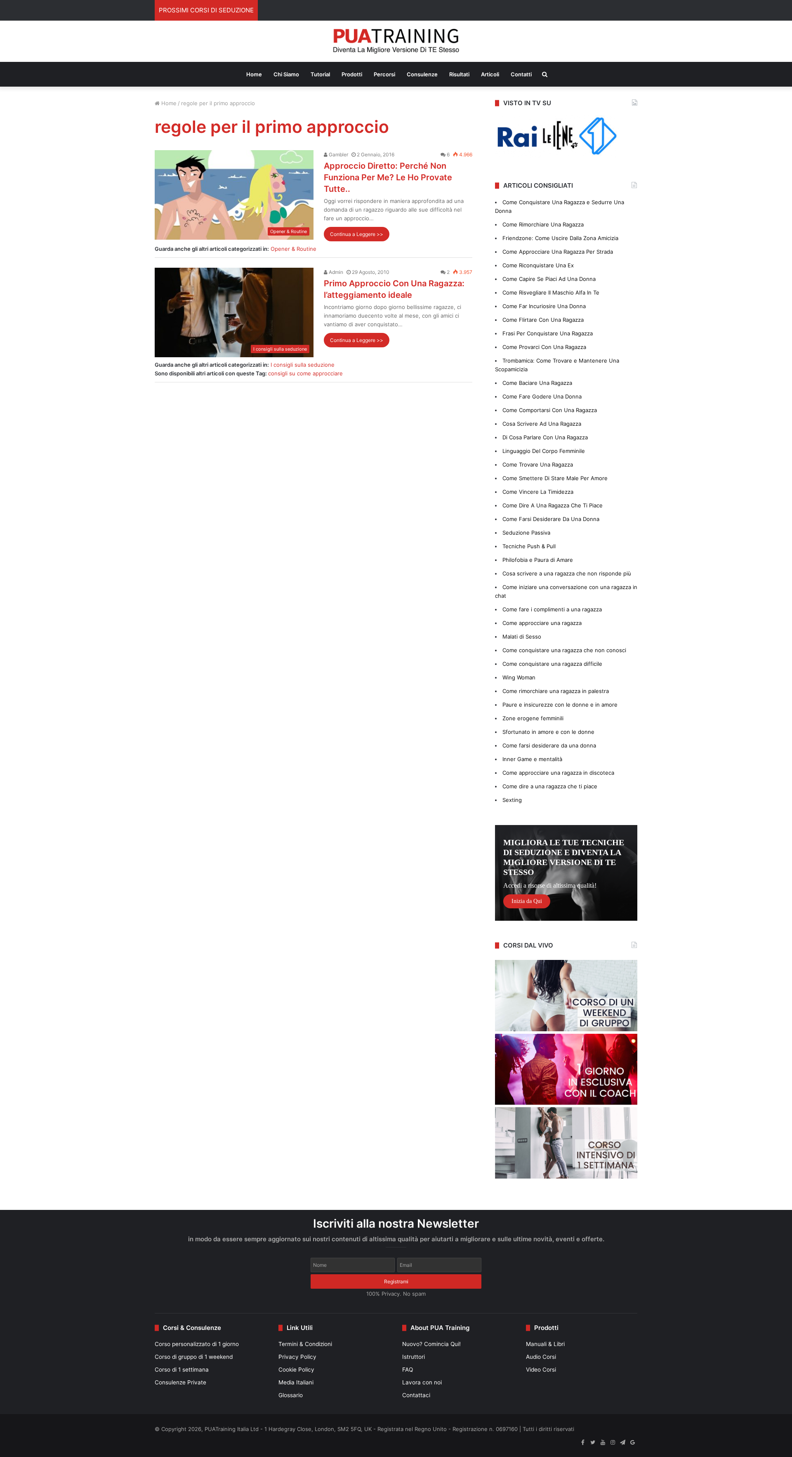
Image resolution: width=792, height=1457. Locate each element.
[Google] (632, 1443)
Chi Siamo (286, 74)
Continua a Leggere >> (356, 234)
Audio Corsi (541, 1356)
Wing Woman (518, 677)
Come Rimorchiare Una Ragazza (543, 224)
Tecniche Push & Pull (529, 546)
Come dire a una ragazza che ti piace (549, 786)
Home (254, 74)
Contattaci (416, 1395)
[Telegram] (622, 1443)
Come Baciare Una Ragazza (537, 383)
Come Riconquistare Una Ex (538, 265)
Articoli (490, 74)
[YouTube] (603, 1443)
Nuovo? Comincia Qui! (431, 1344)
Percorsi (384, 74)
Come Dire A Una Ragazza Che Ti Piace (552, 505)
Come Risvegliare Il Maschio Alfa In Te (550, 292)
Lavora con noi (422, 1382)
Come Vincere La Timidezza (537, 491)
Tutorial (320, 74)
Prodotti (352, 74)
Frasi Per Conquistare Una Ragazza (547, 333)
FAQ (407, 1369)
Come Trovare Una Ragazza (537, 464)
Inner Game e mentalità (532, 759)
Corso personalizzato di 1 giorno (197, 1344)
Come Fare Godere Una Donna (542, 396)
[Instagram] (613, 1443)
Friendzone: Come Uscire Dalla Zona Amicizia (560, 238)
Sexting (512, 800)
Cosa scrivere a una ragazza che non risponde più (566, 573)
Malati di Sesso (521, 636)
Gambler (338, 154)
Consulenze (422, 74)
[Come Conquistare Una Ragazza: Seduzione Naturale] (396, 41)
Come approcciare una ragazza (542, 623)
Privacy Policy (297, 1356)
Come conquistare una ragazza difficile (552, 663)
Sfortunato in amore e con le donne (548, 731)
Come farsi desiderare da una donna (549, 745)
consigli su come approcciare (305, 373)
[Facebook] (583, 1443)
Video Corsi (541, 1369)
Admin (335, 272)
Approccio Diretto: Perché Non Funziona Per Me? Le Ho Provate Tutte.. (388, 177)
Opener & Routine (293, 248)
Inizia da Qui (527, 901)
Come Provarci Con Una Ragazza (544, 347)
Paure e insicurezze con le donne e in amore (560, 704)
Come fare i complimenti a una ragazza (552, 609)
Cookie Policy (296, 1369)
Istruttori (413, 1356)
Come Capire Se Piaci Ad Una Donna (549, 279)
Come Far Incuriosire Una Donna (544, 306)
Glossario (290, 1395)
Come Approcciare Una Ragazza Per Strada (557, 251)
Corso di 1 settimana (182, 1369)
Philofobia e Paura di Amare (537, 559)
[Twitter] (593, 1443)
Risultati (459, 74)
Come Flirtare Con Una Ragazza (543, 319)
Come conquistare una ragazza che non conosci (564, 650)
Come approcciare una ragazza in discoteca (558, 772)
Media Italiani (296, 1382)
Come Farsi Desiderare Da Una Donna (550, 519)
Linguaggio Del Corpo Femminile (543, 451)
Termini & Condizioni (305, 1344)
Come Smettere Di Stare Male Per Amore (555, 478)
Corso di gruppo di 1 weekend (194, 1356)
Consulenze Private (180, 1382)
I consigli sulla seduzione (303, 364)
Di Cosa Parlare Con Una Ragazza (545, 437)
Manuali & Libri (545, 1344)
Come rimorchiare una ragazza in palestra (555, 691)
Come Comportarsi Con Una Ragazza (549, 410)
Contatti (521, 74)
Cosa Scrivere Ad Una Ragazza (541, 423)
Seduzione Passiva (526, 532)
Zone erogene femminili (532, 718)
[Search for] (544, 74)
